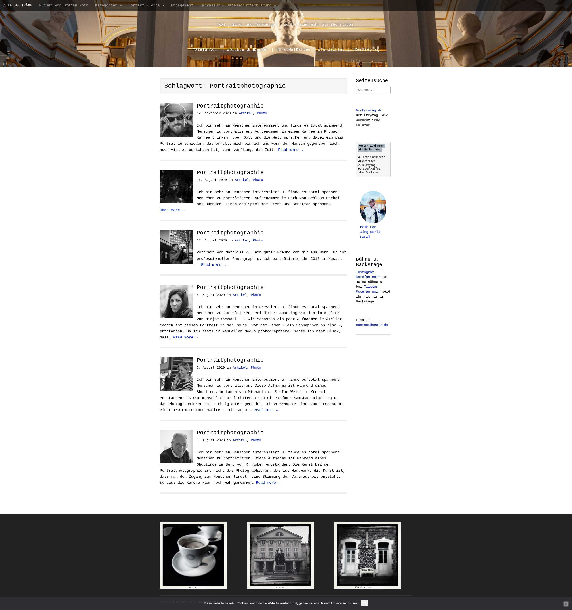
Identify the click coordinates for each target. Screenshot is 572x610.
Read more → (290, 150)
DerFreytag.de (369, 110)
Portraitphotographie (230, 106)
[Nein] (566, 604)
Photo (262, 113)
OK (364, 603)
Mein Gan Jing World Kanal (370, 232)
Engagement (182, 5)
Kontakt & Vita (145, 5)
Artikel (246, 113)
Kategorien (107, 5)
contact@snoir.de (372, 325)
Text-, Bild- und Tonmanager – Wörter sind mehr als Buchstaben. (286, 25)
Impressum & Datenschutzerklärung (237, 5)
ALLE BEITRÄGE (17, 5)
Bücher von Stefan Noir (63, 5)
